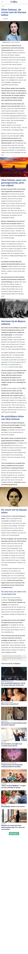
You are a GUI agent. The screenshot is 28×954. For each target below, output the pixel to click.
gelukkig (3, 459)
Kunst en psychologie (7, 702)
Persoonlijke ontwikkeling (8, 763)
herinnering (22, 627)
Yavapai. (5, 258)
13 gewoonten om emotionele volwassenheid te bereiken (12, 766)
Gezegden (4, 784)
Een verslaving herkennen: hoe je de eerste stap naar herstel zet (13, 684)
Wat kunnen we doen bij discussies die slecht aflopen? (14, 724)
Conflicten (4, 721)
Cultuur (3, 6)
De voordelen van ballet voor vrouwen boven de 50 (11, 745)
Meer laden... (14, 833)
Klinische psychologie (7, 681)
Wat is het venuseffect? (10, 704)
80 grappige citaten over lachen (13, 806)
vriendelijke (4, 367)
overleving (22, 62)
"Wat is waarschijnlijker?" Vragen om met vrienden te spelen (13, 786)
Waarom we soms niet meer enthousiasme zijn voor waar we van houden (13, 827)
